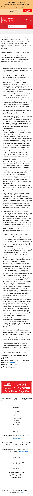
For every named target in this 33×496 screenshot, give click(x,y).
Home (2, 31)
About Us (16, 416)
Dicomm (22, 492)
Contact (16, 420)
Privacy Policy (16, 425)
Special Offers (16, 422)
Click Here (12, 362)
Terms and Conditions (16, 427)
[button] (10, 462)
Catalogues (16, 411)
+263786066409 (16, 439)
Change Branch (28, 11)
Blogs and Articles (16, 418)
